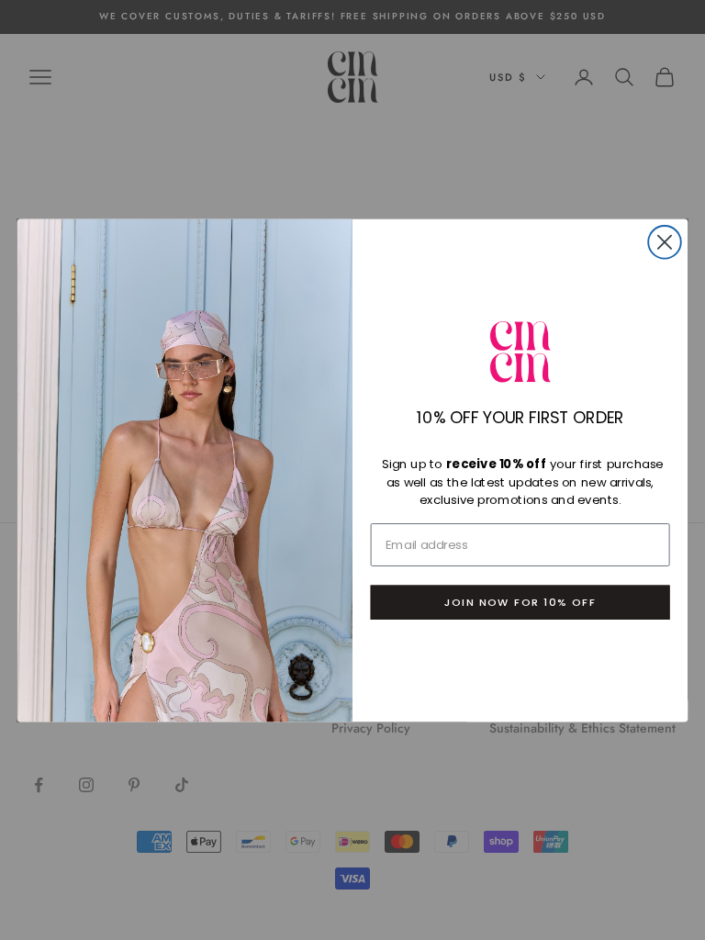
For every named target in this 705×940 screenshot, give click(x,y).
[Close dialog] (664, 242)
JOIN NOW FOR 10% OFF (520, 602)
